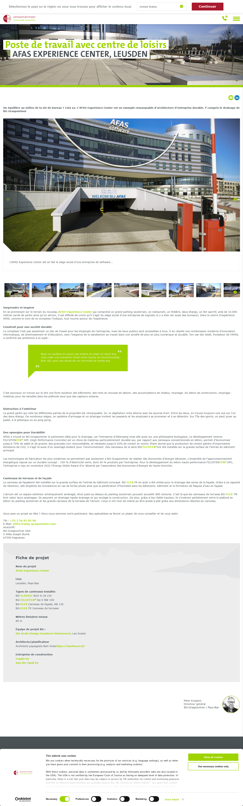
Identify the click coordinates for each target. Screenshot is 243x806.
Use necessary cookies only (213, 766)
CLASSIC (26, 595)
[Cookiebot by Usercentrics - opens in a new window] (23, 799)
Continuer (207, 6)
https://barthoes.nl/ (70, 646)
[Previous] (8, 199)
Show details (172, 799)
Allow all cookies (213, 757)
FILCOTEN (148, 446)
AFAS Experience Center (75, 311)
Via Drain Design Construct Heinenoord (43, 633)
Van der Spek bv (27, 662)
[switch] (96, 799)
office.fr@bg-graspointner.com (34, 523)
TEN (19, 440)
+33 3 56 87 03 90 (23, 520)
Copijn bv (22, 658)
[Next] (235, 199)
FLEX (130, 482)
